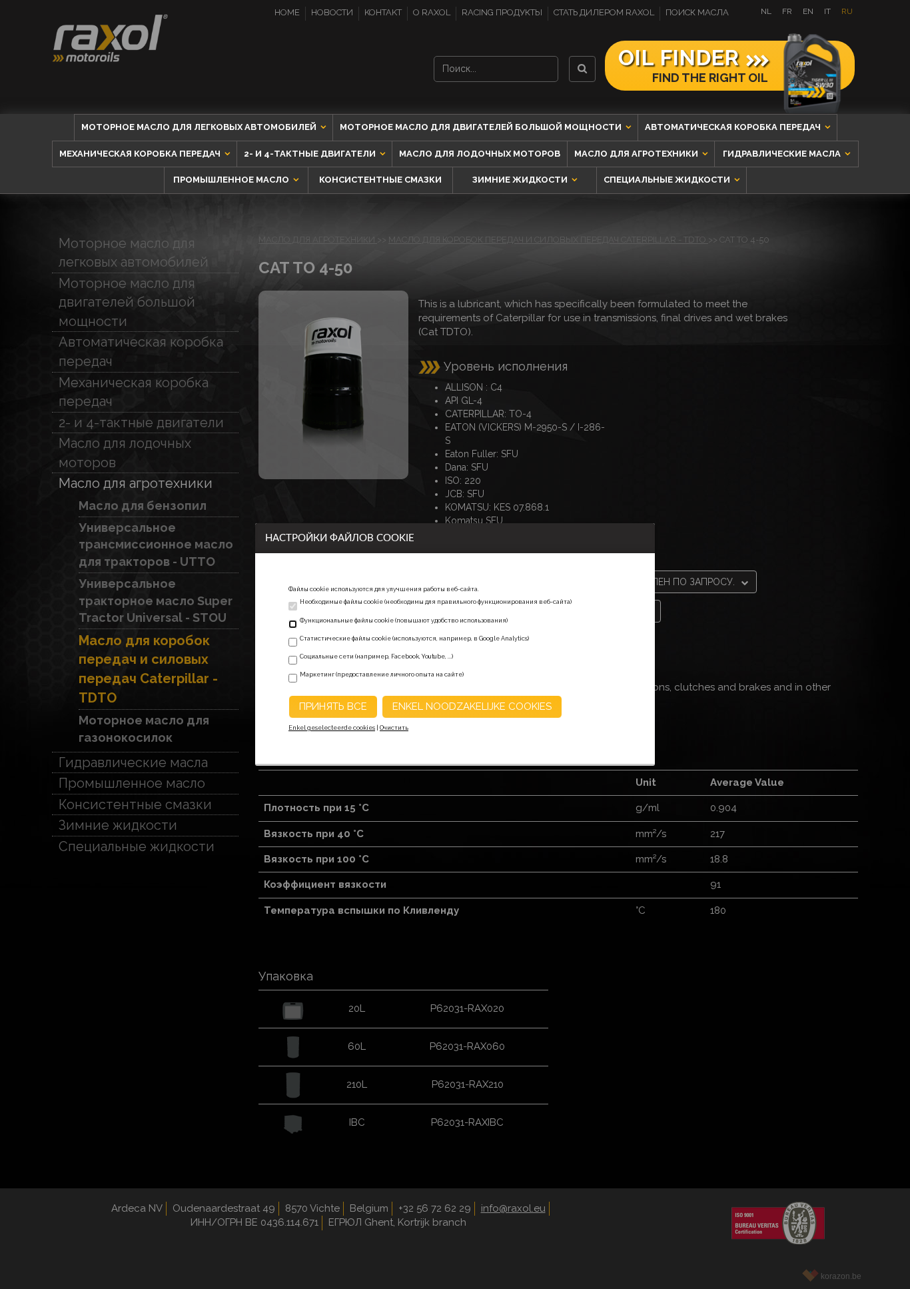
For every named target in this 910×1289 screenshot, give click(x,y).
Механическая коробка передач (141, 154)
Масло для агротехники (637, 154)
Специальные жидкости (668, 180)
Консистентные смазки (380, 180)
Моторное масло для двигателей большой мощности (482, 127)
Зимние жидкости (521, 180)
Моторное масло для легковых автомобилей (199, 127)
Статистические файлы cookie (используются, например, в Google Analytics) (414, 638)
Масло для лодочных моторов (479, 154)
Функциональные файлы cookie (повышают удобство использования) (404, 620)
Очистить (394, 727)
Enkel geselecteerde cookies (331, 727)
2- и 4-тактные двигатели (311, 154)
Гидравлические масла (783, 154)
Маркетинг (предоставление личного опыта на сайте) (382, 674)
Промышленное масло (232, 180)
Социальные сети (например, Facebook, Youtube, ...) (376, 656)
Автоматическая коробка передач (734, 127)
